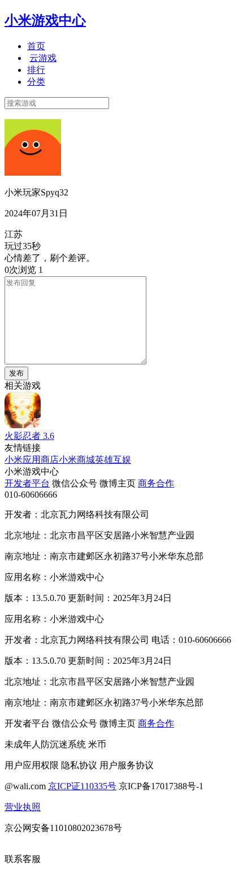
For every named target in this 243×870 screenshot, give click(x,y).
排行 (36, 70)
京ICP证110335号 (82, 786)
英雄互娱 (113, 459)
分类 (36, 81)
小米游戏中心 (45, 20)
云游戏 (43, 58)
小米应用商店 (32, 459)
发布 (16, 373)
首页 (36, 46)
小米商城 (77, 459)
